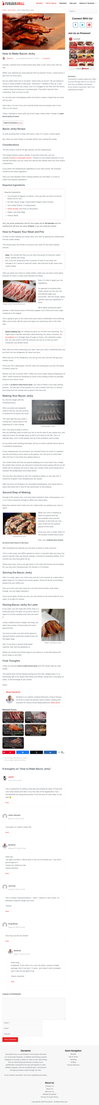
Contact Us (49, 1086)
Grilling (73, 3)
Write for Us (49, 1091)
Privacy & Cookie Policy (49, 1097)
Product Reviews (86, 3)
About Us (49, 1089)
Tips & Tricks (51, 3)
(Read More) (55, 703)
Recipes (39, 3)
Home (4, 10)
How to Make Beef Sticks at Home (16, 758)
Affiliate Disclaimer (49, 1094)
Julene (11, 777)
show (20, 123)
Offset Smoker (13, 209)
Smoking (63, 3)
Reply (7, 802)
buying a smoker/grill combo (21, 158)
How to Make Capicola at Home (15, 760)
